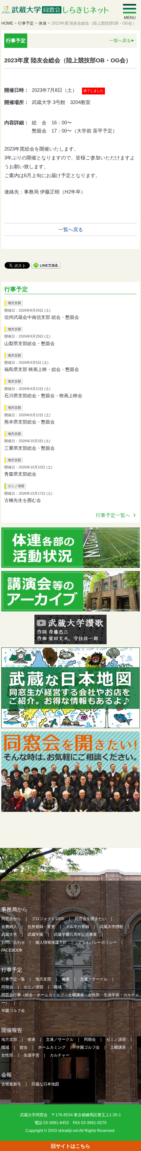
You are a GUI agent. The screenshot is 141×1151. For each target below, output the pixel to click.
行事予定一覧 (13, 979)
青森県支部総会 (20, 474)
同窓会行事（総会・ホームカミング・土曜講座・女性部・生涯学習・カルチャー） (70, 999)
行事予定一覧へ (113, 515)
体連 (43, 23)
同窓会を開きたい (90, 918)
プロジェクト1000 (47, 918)
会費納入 (9, 926)
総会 (24, 1047)
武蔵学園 (35, 934)
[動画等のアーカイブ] (70, 607)
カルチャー (60, 1055)
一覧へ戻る (120, 40)
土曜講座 (118, 1047)
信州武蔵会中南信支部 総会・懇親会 (41, 317)
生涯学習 (31, 1055)
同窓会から (11, 918)
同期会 (7, 987)
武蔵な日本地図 (45, 1084)
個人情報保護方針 (51, 942)
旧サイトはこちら (70, 1146)
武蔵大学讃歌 (111, 926)
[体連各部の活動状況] (70, 563)
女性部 (7, 1055)
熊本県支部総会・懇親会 (29, 421)
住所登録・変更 (41, 926)
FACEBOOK (12, 950)
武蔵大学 (9, 934)
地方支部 (14, 303)
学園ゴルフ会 (13, 1010)
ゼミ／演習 (16, 486)
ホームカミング (52, 1047)
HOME (7, 23)
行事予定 (26, 23)
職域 (58, 987)
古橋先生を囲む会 (22, 500)
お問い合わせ (13, 942)
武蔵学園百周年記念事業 (75, 934)
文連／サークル (94, 979)
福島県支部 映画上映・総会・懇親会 (41, 369)
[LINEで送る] (45, 265)
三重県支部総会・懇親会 (29, 448)
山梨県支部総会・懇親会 (29, 343)
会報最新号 (11, 1084)
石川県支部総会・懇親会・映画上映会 (43, 395)
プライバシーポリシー (97, 942)
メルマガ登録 (77, 926)
